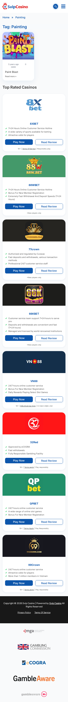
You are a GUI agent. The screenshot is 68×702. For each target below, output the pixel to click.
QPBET (34, 503)
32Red (34, 442)
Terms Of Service (29, 149)
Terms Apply (29, 529)
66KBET (34, 313)
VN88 (34, 381)
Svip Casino (55, 603)
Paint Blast (11, 71)
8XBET (34, 123)
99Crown (34, 564)
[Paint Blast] (18, 46)
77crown (34, 249)
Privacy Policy (24, 612)
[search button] (55, 6)
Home (6, 17)
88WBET (34, 185)
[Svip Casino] (15, 6)
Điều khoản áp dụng (28, 406)
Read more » (10, 76)
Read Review (49, 142)
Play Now (19, 142)
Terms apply (29, 467)
